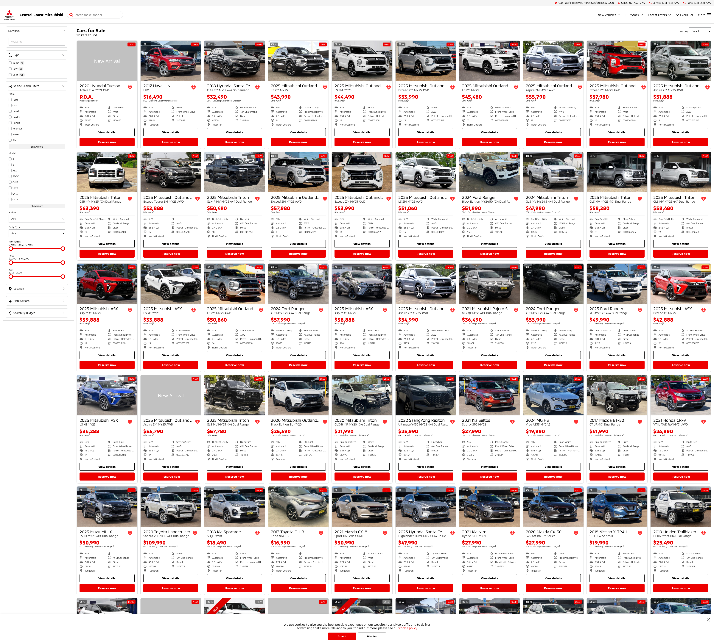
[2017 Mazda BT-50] (617, 395)
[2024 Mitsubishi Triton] (553, 172)
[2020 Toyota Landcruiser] (171, 506)
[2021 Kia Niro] (489, 506)
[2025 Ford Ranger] (617, 284)
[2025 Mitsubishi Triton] (107, 172)
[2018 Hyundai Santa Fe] (234, 61)
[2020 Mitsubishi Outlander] (298, 395)
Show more (37, 146)
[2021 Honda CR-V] (681, 395)
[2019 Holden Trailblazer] (681, 506)
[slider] (11, 248)
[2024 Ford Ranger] (489, 172)
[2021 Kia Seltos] (489, 395)
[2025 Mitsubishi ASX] (107, 284)
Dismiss (372, 636)
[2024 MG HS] (553, 395)
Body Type (15, 227)
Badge (12, 212)
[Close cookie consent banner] (708, 620)
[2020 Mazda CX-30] (553, 506)
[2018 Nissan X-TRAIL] (617, 506)
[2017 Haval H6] (171, 61)
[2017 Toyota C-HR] (298, 506)
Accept (342, 636)
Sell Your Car (684, 15)
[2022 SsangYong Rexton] (426, 395)
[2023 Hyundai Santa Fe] (426, 506)
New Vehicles (607, 15)
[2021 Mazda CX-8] (362, 506)
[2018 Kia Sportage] (234, 506)
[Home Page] (9, 15)
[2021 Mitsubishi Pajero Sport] (489, 284)
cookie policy (408, 628)
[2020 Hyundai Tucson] (107, 61)
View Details (107, 132)
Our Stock (632, 15)
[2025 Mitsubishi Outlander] (298, 61)
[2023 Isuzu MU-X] (107, 506)
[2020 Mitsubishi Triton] (362, 395)
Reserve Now (107, 142)
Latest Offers (657, 15)
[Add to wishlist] (130, 87)
